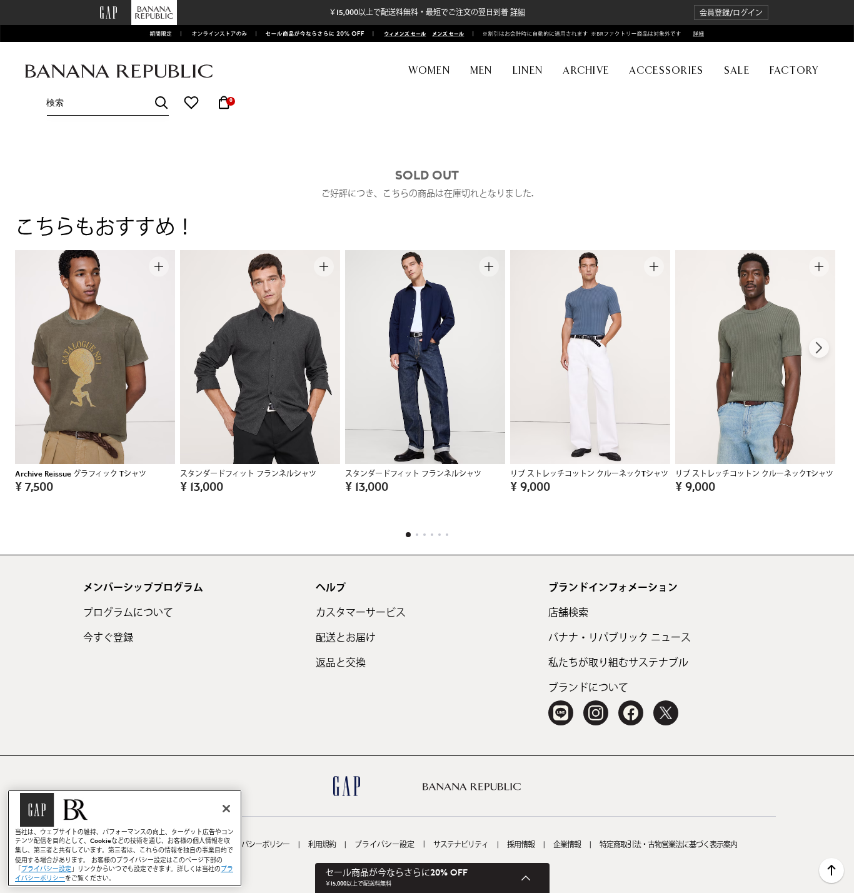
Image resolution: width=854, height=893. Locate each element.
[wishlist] (191, 102)
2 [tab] (417, 534)
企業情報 (567, 845)
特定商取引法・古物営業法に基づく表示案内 (668, 845)
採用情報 (521, 845)
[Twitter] (665, 712)
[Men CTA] (446, 34)
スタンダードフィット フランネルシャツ (248, 474)
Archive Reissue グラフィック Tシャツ (80, 474)
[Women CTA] (401, 34)
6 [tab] (447, 534)
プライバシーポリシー (255, 845)
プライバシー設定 (384, 845)
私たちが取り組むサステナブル (618, 663)
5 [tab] (439, 534)
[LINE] (560, 712)
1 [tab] (408, 534)
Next (819, 348)
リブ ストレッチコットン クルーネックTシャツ (589, 474)
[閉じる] (226, 808)
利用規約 (322, 845)
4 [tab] (432, 534)
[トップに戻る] (831, 870)
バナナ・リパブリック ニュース (619, 638)
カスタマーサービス (361, 613)
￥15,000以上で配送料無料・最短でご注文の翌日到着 (427, 12)
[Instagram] (595, 712)
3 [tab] (424, 534)
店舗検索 (568, 613)
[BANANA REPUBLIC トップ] (119, 71)
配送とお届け (346, 638)
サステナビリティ (460, 845)
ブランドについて (588, 688)
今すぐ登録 (108, 638)
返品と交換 (341, 663)
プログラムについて (128, 613)
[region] (125, 838)
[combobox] (107, 103)
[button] (731, 13)
